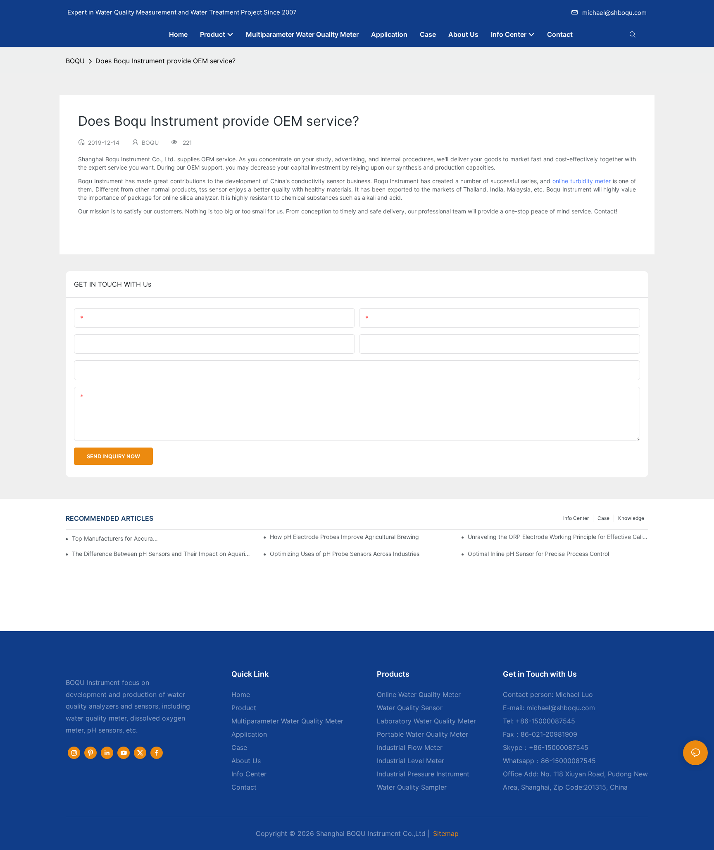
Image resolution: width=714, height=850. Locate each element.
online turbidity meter (581, 180)
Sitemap (446, 833)
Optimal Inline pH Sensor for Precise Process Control (538, 553)
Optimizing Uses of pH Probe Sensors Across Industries (344, 553)
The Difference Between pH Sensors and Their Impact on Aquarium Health (162, 553)
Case (603, 518)
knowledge (631, 518)
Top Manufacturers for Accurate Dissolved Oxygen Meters (115, 538)
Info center (576, 518)
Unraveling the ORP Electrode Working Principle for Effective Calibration (558, 536)
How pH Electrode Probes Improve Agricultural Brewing (344, 536)
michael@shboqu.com (614, 13)
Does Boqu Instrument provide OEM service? (165, 61)
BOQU (75, 61)
